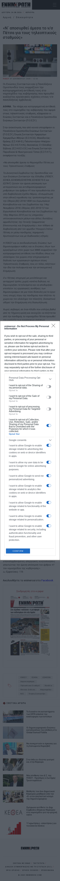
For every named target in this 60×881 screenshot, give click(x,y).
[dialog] (30, 440)
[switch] (48, 386)
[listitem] (30, 379)
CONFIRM (18, 551)
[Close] (54, 326)
